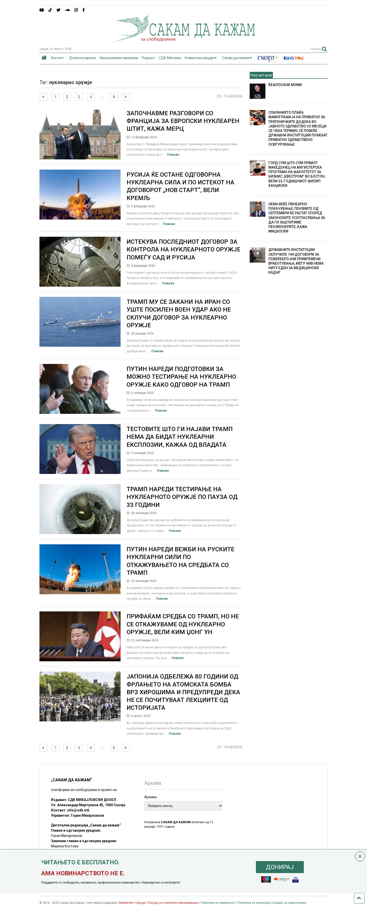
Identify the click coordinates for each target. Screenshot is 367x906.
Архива (150, 797)
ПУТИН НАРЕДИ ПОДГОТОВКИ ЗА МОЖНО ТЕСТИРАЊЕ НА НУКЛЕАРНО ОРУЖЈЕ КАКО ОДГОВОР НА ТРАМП (181, 376)
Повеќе (173, 154)
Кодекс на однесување (289, 903)
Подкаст (148, 58)
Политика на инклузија (254, 903)
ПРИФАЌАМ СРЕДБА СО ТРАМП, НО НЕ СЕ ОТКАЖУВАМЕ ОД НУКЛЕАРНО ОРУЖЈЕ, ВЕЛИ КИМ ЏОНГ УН (183, 624)
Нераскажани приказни (118, 58)
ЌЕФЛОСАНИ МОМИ (285, 85)
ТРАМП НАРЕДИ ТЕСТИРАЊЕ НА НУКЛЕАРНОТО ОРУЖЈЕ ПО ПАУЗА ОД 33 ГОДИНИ (182, 497)
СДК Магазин (170, 58)
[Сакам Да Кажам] (184, 41)
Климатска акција (199, 58)
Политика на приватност (218, 903)
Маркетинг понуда (132, 903)
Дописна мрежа (82, 58)
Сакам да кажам (235, 58)
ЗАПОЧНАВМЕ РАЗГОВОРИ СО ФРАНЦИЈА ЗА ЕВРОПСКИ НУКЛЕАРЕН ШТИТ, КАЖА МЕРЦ (183, 121)
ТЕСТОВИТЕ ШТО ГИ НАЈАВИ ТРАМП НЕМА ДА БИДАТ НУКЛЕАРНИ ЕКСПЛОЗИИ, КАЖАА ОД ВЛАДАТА (180, 437)
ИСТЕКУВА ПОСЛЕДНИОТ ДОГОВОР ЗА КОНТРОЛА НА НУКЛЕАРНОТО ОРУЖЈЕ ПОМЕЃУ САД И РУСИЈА (183, 249)
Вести (56, 58)
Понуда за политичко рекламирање (173, 903)
